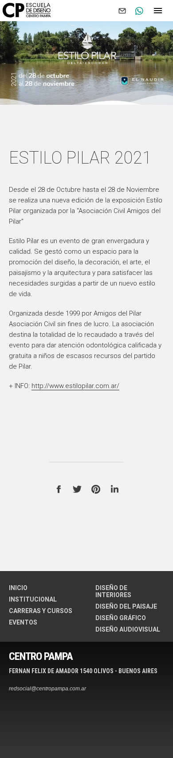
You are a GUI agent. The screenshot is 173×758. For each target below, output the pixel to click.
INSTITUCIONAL (33, 599)
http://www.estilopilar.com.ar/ (75, 386)
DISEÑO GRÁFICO (120, 617)
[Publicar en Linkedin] (114, 489)
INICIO (18, 587)
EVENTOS (23, 622)
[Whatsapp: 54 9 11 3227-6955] (138, 10)
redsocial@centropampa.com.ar (47, 689)
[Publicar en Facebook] (58, 489)
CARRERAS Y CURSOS (40, 610)
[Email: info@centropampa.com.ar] (122, 10)
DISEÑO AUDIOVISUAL (127, 629)
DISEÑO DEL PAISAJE (126, 606)
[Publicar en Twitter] (77, 489)
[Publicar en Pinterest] (96, 489)
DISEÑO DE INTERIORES (113, 591)
